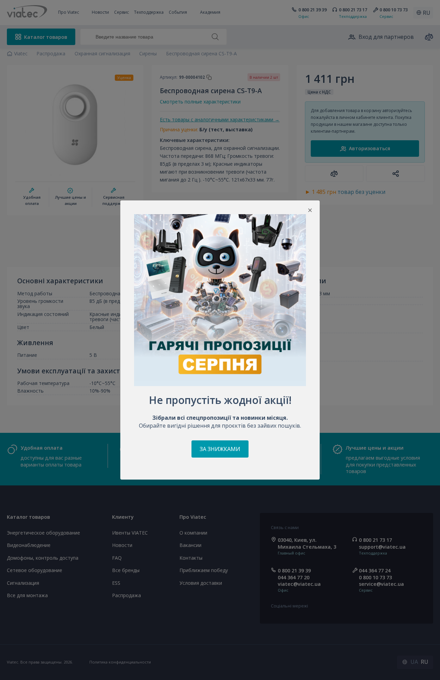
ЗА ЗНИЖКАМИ (220, 449)
